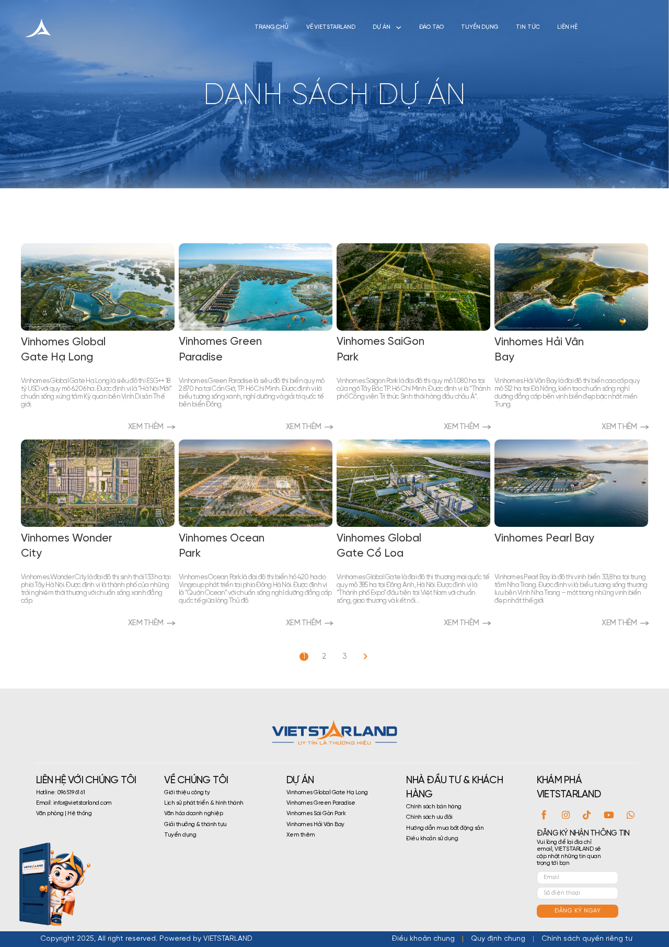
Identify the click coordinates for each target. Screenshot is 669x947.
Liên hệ (567, 27)
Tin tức (527, 27)
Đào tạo (431, 27)
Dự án (381, 27)
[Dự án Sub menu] (398, 27)
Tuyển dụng (480, 27)
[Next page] (365, 656)
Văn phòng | (51, 813)
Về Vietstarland (330, 27)
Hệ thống (79, 813)
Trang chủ (272, 27)
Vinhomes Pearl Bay (544, 538)
